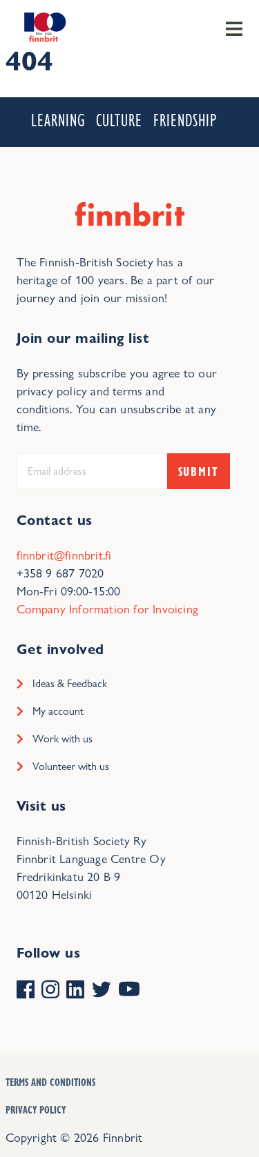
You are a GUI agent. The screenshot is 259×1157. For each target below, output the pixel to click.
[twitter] (101, 990)
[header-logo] (43, 25)
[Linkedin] (75, 990)
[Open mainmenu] (234, 27)
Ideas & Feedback (69, 683)
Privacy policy (36, 1109)
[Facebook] (26, 990)
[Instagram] (50, 990)
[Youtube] (129, 990)
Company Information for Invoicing (108, 609)
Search (195, 84)
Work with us (62, 738)
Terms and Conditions (50, 1082)
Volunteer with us (70, 766)
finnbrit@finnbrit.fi (64, 555)
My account (58, 711)
